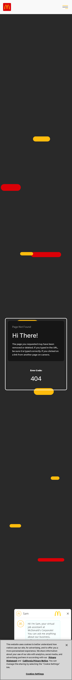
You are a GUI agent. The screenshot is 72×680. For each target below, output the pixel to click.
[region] (36, 660)
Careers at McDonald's (7, 7)
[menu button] (64, 7)
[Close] (66, 645)
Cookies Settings (35, 674)
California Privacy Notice (35, 661)
